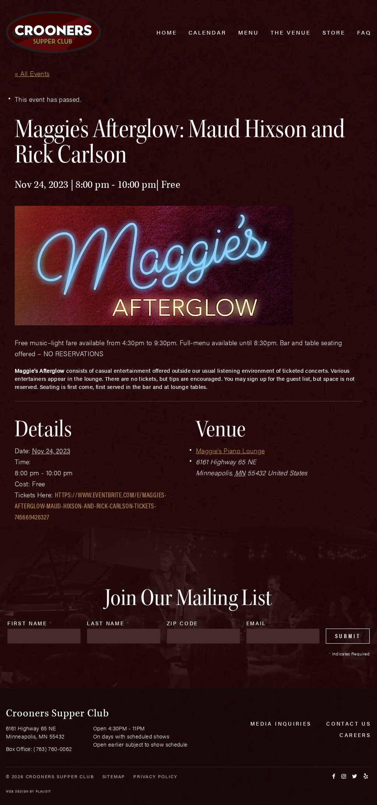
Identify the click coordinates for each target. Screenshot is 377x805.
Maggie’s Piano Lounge (230, 450)
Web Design (17, 791)
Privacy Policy (155, 776)
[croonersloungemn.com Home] (53, 32)
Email (259, 623)
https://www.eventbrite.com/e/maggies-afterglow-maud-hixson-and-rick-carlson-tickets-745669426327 (91, 505)
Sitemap (114, 776)
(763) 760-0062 (53, 748)
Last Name (108, 623)
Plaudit (43, 791)
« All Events (32, 73)
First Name (30, 623)
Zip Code (182, 623)
